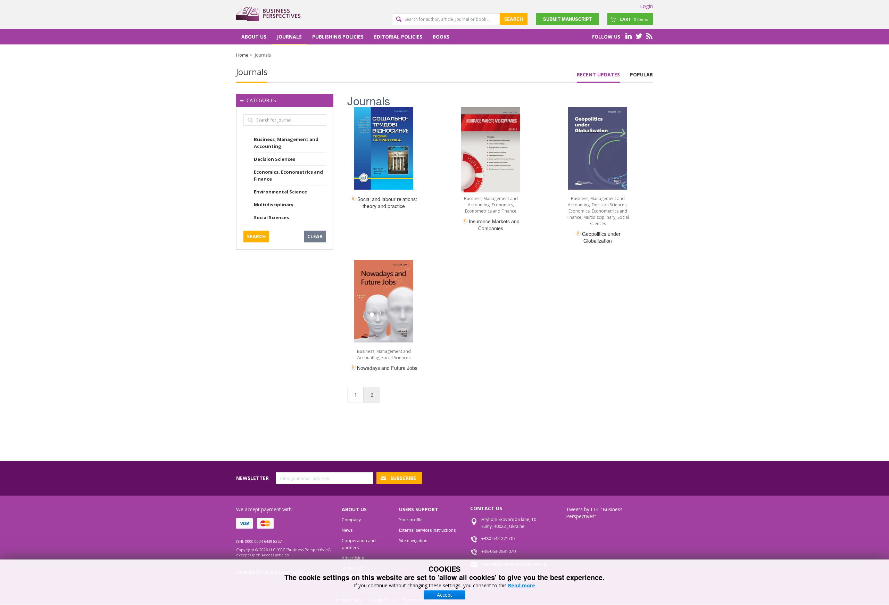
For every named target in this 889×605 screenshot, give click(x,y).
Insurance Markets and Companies (494, 225)
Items (634, 19)
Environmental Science (280, 192)
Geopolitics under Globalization (601, 237)
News (347, 530)
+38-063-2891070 (498, 551)
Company (351, 520)
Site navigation (413, 541)
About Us (253, 36)
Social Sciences (271, 217)
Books (441, 36)
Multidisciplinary (273, 204)
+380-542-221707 (498, 538)
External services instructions (427, 530)
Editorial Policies (398, 36)
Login (646, 6)
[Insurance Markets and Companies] (490, 149)
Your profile (411, 520)
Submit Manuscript (567, 19)
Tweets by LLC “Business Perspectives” (594, 513)
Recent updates (598, 74)
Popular (641, 74)
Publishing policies (338, 36)
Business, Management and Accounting (286, 142)
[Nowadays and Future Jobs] (383, 301)
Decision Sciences (274, 159)
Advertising (353, 558)
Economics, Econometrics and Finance (288, 175)
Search (513, 19)
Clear (315, 236)
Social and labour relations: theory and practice (387, 202)
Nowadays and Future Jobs (387, 367)
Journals (289, 36)
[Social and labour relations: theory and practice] (383, 148)
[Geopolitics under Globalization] (597, 148)
